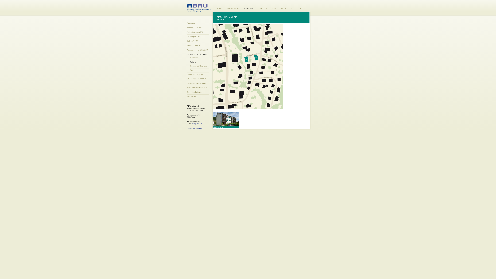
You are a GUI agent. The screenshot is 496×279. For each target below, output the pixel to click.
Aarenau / (194, 28)
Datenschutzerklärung (195, 128)
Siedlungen (250, 9)
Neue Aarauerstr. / (197, 88)
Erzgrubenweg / (196, 83)
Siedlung (193, 62)
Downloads (287, 9)
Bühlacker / (195, 74)
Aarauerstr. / (198, 50)
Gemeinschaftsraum (195, 92)
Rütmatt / (194, 45)
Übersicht (191, 23)
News (274, 9)
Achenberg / (195, 32)
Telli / (192, 41)
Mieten (263, 9)
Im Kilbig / (197, 54)
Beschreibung (194, 58)
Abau (219, 9)
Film (191, 70)
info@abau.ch (197, 124)
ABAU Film (191, 96)
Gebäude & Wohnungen (198, 66)
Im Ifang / (194, 37)
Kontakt (301, 9)
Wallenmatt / (196, 79)
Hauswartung (233, 9)
